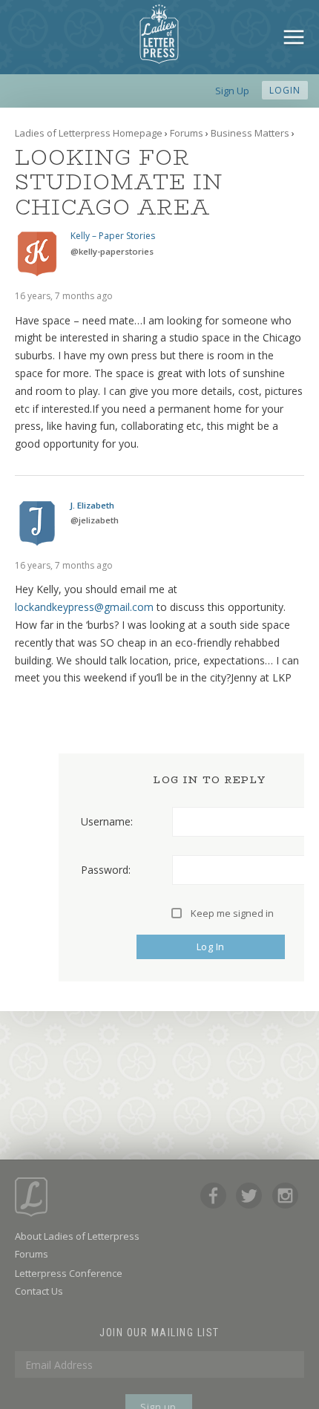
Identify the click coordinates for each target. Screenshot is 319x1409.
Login (284, 90)
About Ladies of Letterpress (77, 1236)
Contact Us (39, 1291)
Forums (186, 133)
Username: (107, 822)
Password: (106, 870)
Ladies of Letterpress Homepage (88, 133)
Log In (211, 946)
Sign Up (232, 90)
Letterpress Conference (68, 1273)
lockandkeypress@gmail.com (84, 607)
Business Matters (250, 133)
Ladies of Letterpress (159, 34)
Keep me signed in (232, 913)
